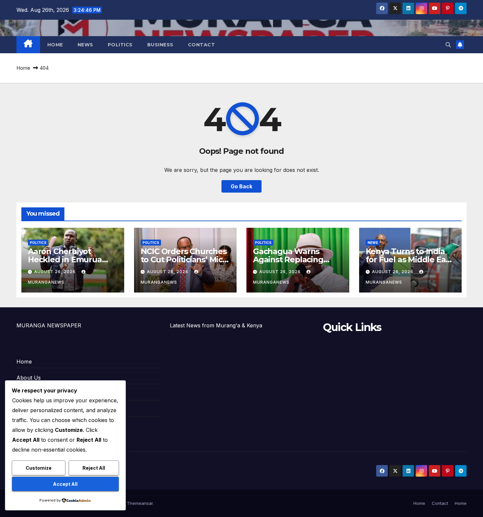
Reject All (93, 468)
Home (55, 45)
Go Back (241, 186)
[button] (448, 44)
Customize (39, 468)
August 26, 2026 (55, 271)
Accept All (65, 484)
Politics (120, 45)
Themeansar (140, 503)
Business (160, 45)
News (85, 45)
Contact (201, 45)
